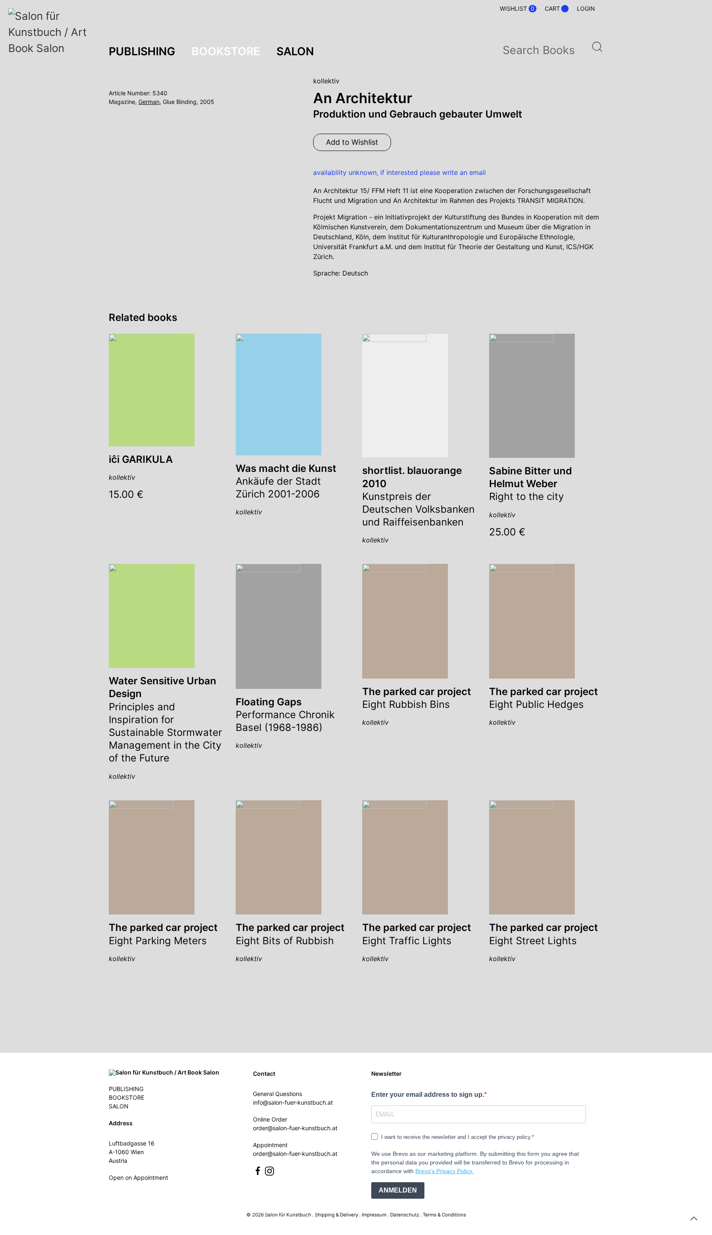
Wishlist (517, 8)
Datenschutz (404, 1215)
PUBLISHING (126, 1088)
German (148, 101)
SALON (119, 1106)
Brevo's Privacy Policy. (444, 1171)
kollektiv (326, 81)
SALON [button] (295, 51)
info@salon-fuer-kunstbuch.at (293, 1102)
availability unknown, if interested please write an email (399, 172)
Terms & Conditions (444, 1215)
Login (586, 8)
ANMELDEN (398, 1190)
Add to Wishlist (352, 142)
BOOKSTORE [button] (226, 51)
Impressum (374, 1215)
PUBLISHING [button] (142, 51)
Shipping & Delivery (336, 1215)
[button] (694, 1218)
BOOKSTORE (126, 1097)
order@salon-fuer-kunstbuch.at (295, 1127)
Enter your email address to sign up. (427, 1094)
